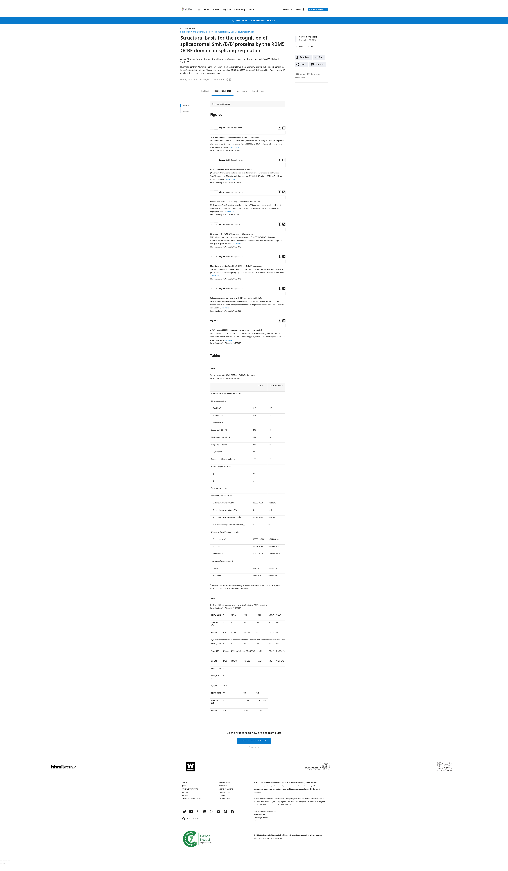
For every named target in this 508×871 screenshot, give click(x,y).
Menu (199, 9)
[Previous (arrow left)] (1, 863)
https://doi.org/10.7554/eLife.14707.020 (225, 311)
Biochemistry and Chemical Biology (196, 32)
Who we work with (190, 789)
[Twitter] (198, 812)
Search (286, 9)
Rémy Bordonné (245, 59)
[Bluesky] (184, 812)
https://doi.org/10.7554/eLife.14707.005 (225, 378)
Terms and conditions (191, 798)
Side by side (258, 91)
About (251, 9)
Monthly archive (226, 789)
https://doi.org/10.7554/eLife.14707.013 (225, 247)
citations (300, 77)
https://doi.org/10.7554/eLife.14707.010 (225, 215)
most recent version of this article (259, 20)
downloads (313, 74)
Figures (222, 91)
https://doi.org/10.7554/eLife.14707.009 (225, 608)
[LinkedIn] (191, 812)
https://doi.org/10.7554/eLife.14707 (209, 79)
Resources (223, 795)
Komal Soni (217, 59)
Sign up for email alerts (254, 740)
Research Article (187, 28)
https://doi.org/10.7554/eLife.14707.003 (225, 150)
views (300, 74)
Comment (320, 65)
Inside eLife (223, 786)
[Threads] (225, 812)
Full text (205, 91)
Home (206, 9)
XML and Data (224, 798)
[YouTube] (218, 812)
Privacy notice (254, 747)
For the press (224, 792)
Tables (186, 111)
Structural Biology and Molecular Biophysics (234, 32)
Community (239, 9)
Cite (320, 57)
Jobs (184, 786)
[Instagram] (212, 812)
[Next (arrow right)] (4, 863)
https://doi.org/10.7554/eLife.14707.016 (225, 279)
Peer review (242, 91)
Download (304, 57)
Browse (216, 9)
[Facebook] (232, 812)
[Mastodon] (205, 812)
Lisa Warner (230, 59)
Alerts (298, 9)
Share (302, 64)
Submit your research (317, 10)
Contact (185, 795)
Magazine (227, 9)
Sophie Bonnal (203, 59)
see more (234, 147)
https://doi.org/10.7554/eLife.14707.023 (225, 343)
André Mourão (187, 59)
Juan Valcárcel (261, 59)
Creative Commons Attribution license (303, 835)
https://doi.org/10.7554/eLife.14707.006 (225, 182)
